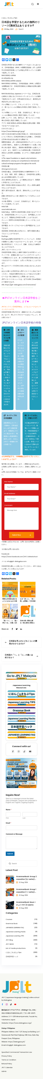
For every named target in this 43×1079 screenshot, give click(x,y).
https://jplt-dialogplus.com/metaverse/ (20, 285)
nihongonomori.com (9, 169)
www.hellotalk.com (9, 209)
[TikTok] (24, 751)
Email (8, 823)
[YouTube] (30, 751)
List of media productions (16, 948)
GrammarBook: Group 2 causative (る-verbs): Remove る (26, 878)
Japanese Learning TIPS (15, 936)
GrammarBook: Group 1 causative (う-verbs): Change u (26, 890)
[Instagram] (19, 751)
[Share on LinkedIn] (21, 629)
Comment (8, 505)
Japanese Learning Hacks (15, 932)
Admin (4, 1071)
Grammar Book (11, 923)
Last (24, 818)
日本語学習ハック (12, 956)
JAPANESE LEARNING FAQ (15, 927)
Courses (9, 919)
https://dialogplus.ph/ (16, 1042)
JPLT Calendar (7, 1067)
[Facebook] (13, 751)
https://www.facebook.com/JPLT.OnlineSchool (19, 556)
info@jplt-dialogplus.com (17, 561)
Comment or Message (14, 834)
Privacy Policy (7, 1056)
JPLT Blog (9, 940)
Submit (10, 854)
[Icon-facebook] (2, 1004)
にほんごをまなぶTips (9, 18)
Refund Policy (7, 1064)
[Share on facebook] (12, 629)
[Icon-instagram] (7, 1004)
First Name (8, 482)
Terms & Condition (9, 1060)
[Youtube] (15, 1004)
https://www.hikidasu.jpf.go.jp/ (13, 131)
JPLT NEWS (10, 944)
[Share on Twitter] (17, 629)
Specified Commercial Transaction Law (17, 1052)
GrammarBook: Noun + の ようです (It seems (26, 903)
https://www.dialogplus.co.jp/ (20, 1023)
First (7, 818)
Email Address (9, 493)
